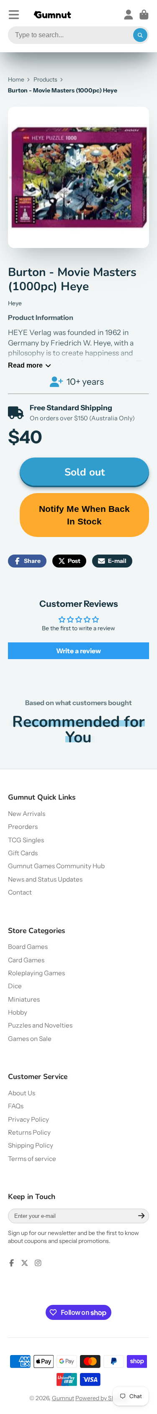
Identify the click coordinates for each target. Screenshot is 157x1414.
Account (129, 15)
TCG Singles (26, 840)
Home (16, 79)
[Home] (52, 14)
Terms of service (32, 1159)
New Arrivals (26, 814)
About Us (21, 1093)
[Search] (140, 35)
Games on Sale (29, 1039)
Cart (144, 15)
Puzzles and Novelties (40, 1025)
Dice (15, 986)
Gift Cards (23, 853)
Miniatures (24, 999)
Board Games (28, 947)
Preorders (23, 827)
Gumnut (63, 1398)
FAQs (15, 1106)
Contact (20, 892)
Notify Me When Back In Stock (84, 515)
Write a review (78, 651)
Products (45, 79)
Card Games (26, 960)
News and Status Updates (45, 879)
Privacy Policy (28, 1119)
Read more (25, 365)
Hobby (17, 1012)
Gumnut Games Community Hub (56, 866)
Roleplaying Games (36, 973)
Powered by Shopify (101, 1398)
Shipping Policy (30, 1145)
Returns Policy (29, 1132)
